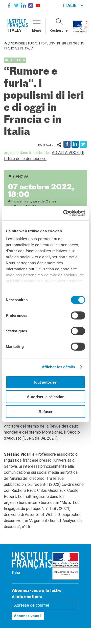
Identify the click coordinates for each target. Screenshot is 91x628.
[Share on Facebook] (67, 144)
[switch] (78, 315)
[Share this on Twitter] (83, 144)
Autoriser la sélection (45, 397)
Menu (36, 30)
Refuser (46, 411)
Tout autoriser (45, 382)
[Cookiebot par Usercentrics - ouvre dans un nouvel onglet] (64, 213)
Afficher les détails (58, 367)
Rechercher (59, 30)
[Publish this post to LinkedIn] (75, 144)
